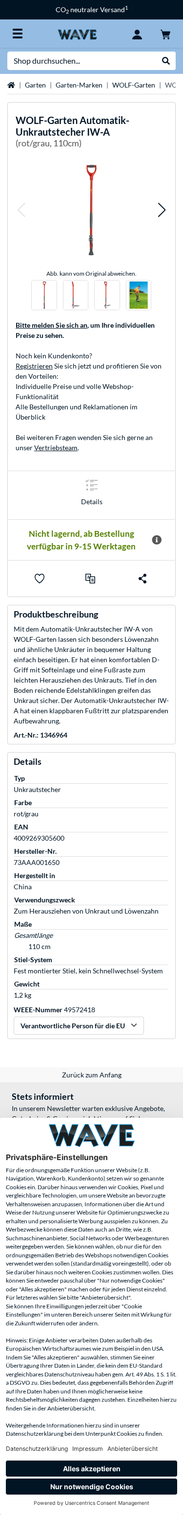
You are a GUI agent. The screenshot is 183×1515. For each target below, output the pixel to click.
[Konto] (137, 33)
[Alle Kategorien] (17, 33)
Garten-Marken (79, 85)
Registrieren (34, 366)
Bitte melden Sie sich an (51, 325)
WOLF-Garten (133, 85)
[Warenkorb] (165, 33)
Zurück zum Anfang (92, 1075)
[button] (21, 210)
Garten (35, 85)
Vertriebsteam (56, 447)
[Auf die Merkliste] (39, 578)
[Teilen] (142, 578)
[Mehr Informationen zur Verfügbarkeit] (156, 540)
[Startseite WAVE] (77, 33)
